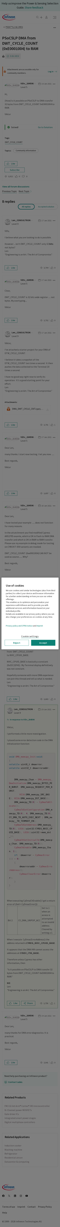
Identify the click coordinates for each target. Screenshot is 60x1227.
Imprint (40, 625)
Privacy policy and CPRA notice (19, 625)
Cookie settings (30, 636)
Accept (43, 642)
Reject (16, 642)
